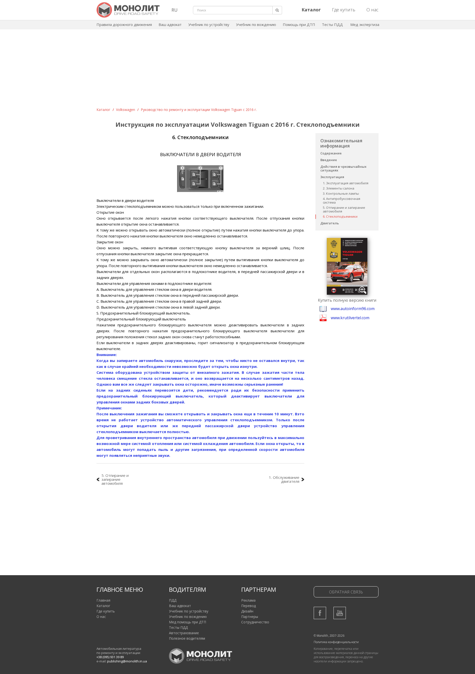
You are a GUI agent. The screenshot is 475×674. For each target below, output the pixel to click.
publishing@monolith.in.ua (127, 661)
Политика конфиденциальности (336, 642)
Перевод (248, 605)
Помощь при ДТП (299, 24)
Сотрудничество (255, 622)
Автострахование (184, 633)
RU (174, 10)
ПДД (172, 600)
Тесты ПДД (332, 24)
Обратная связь (346, 592)
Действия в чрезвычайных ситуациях (343, 168)
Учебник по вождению (256, 24)
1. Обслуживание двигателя (284, 479)
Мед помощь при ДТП (187, 622)
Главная (103, 600)
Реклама (248, 600)
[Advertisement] (237, 70)
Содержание (331, 153)
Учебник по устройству (208, 24)
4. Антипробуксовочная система (341, 200)
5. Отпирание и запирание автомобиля (344, 209)
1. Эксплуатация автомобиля (345, 183)
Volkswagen (125, 109)
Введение (328, 160)
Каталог (103, 109)
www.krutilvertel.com (350, 317)
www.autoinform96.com (353, 308)
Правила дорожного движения (124, 24)
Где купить (343, 10)
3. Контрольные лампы (341, 193)
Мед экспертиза (364, 24)
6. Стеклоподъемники (340, 216)
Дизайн (247, 611)
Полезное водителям (187, 638)
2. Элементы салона (338, 188)
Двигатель (329, 223)
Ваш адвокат (170, 24)
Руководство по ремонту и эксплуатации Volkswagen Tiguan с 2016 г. (199, 109)
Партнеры (249, 616)
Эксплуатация (332, 177)
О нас (372, 10)
